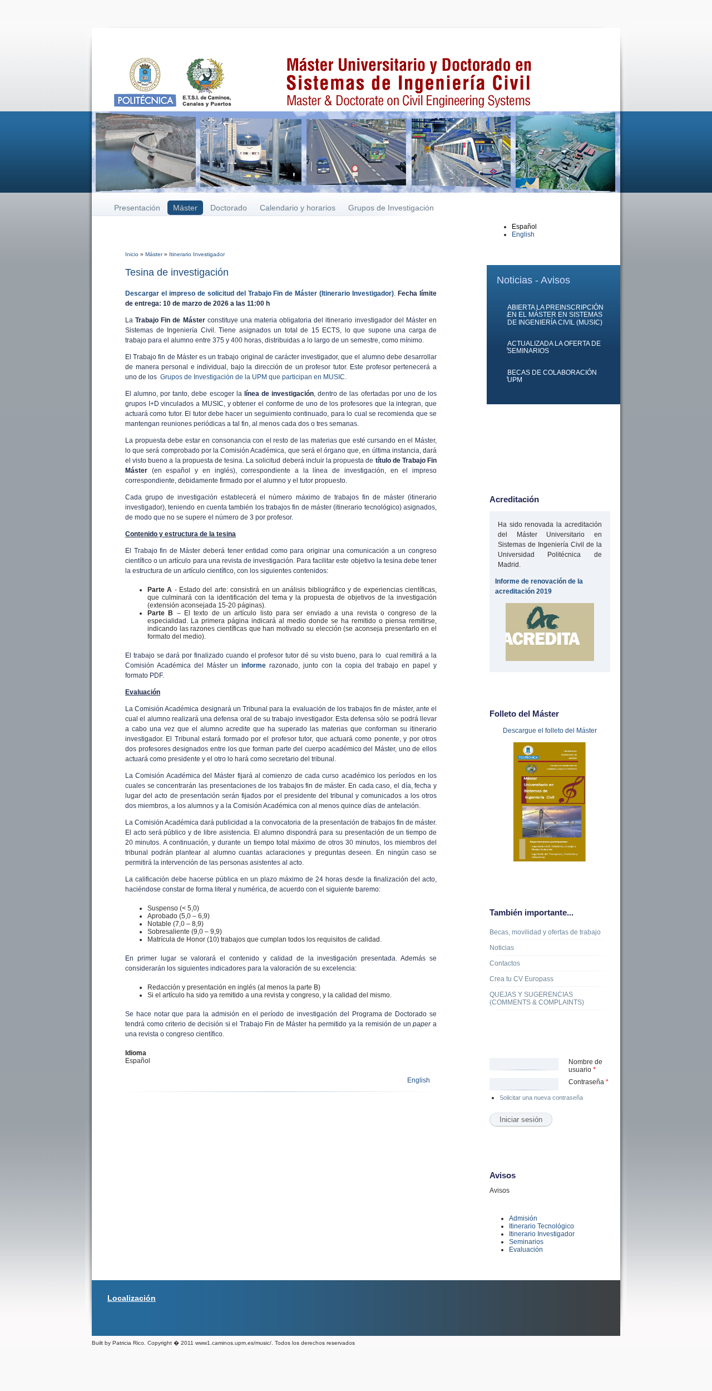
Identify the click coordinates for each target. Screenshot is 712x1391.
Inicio (132, 254)
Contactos (505, 963)
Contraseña (588, 1082)
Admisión (523, 1218)
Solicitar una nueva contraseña (541, 1097)
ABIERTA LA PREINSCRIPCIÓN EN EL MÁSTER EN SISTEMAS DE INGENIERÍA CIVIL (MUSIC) (555, 314)
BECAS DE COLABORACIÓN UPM (552, 376)
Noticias (502, 948)
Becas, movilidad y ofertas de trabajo (545, 932)
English (418, 1080)
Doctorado (228, 207)
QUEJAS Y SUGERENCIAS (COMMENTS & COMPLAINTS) (537, 998)
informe (253, 665)
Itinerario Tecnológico (541, 1226)
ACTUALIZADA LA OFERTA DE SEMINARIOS (554, 347)
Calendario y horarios (297, 207)
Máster (185, 207)
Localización (131, 1298)
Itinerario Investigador (197, 254)
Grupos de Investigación (391, 207)
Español (524, 227)
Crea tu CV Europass (521, 979)
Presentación (137, 207)
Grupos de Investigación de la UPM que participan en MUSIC (252, 377)
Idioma (135, 1053)
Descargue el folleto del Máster (550, 730)
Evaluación (526, 1249)
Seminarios (526, 1242)
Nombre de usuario (585, 1066)
